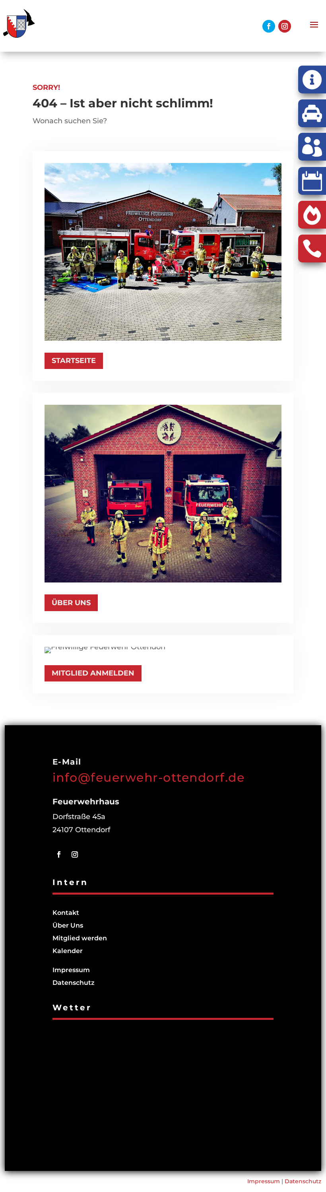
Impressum (71, 970)
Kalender (67, 951)
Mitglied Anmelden (93, 673)
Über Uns (67, 925)
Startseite (74, 360)
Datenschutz (73, 982)
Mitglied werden (79, 938)
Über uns (71, 602)
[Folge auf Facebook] (268, 26)
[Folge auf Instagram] (284, 26)
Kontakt (65, 912)
